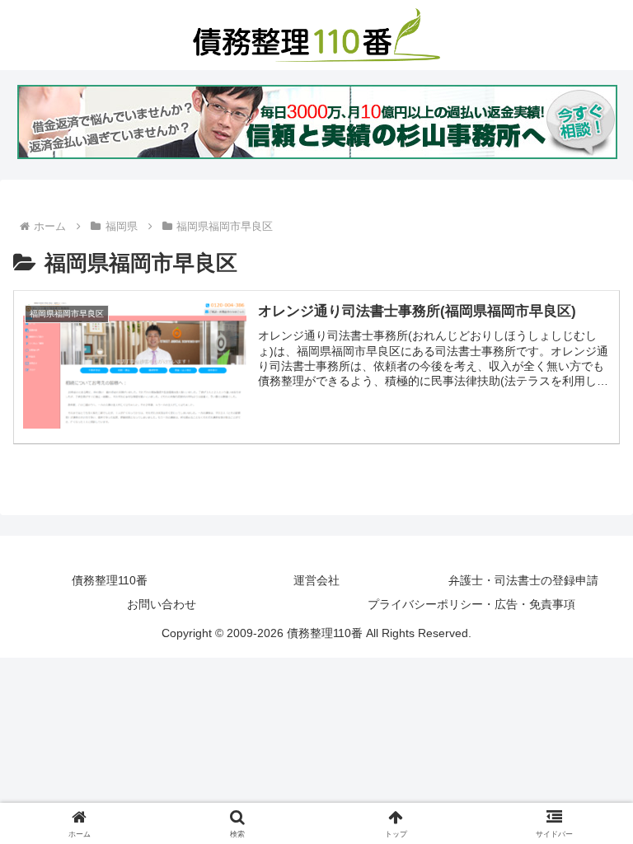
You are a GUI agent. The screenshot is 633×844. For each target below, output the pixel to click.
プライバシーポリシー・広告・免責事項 (471, 604)
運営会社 (316, 580)
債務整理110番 (110, 580)
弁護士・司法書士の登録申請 (523, 580)
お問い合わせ (161, 604)
